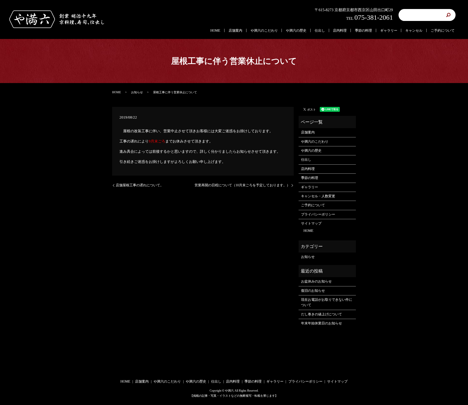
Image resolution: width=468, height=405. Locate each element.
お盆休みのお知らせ (316, 281)
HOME (215, 30)
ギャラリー (388, 30)
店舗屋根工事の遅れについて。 (140, 185)
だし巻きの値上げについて (321, 314)
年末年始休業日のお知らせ (321, 323)
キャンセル (413, 30)
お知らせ (137, 92)
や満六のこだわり (264, 30)
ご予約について (443, 30)
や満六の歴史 (296, 30)
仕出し (320, 30)
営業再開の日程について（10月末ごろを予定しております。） (242, 185)
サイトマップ (311, 223)
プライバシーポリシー (318, 214)
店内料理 (340, 30)
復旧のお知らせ (313, 290)
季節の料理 (363, 30)
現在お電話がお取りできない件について (326, 302)
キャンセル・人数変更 (318, 196)
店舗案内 (235, 30)
